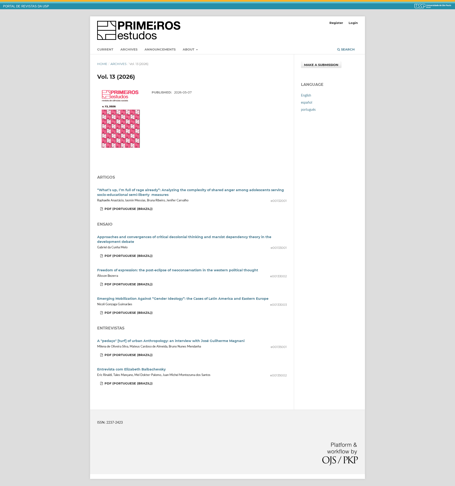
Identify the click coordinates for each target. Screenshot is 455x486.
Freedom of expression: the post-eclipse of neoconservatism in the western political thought (177, 270)
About (189, 49)
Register (336, 23)
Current (105, 49)
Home (102, 64)
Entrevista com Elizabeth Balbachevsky (131, 369)
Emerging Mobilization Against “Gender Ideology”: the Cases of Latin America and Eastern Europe (182, 298)
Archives (128, 49)
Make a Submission (321, 65)
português (308, 109)
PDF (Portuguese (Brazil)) (128, 209)
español (306, 102)
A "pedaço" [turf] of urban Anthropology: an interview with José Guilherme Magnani (171, 341)
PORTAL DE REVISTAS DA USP (26, 6)
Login (353, 23)
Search (347, 49)
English (306, 95)
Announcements (160, 49)
